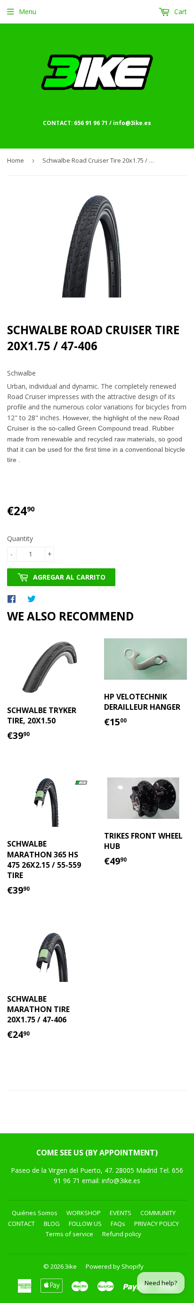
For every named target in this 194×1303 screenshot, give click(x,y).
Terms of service (69, 1234)
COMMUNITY (158, 1213)
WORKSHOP (83, 1213)
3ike (71, 1266)
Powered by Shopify (115, 1266)
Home (15, 160)
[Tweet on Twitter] (33, 598)
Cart (179, 11)
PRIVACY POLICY (156, 1223)
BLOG (52, 1223)
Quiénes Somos (34, 1213)
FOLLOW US (85, 1223)
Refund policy (121, 1234)
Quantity (20, 538)
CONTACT (21, 1223)
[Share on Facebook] (14, 598)
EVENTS (120, 1213)
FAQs (118, 1223)
